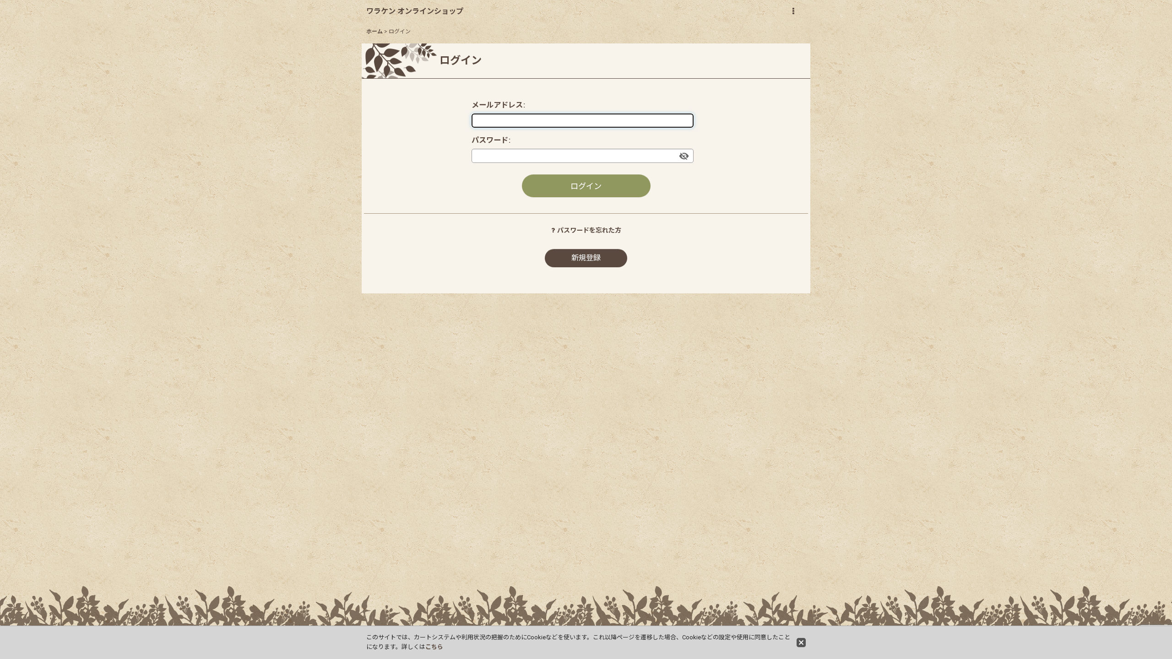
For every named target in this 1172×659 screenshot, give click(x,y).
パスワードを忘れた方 (589, 230)
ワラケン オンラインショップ (414, 11)
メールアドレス (497, 105)
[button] (793, 11)
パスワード (490, 140)
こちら (434, 646)
